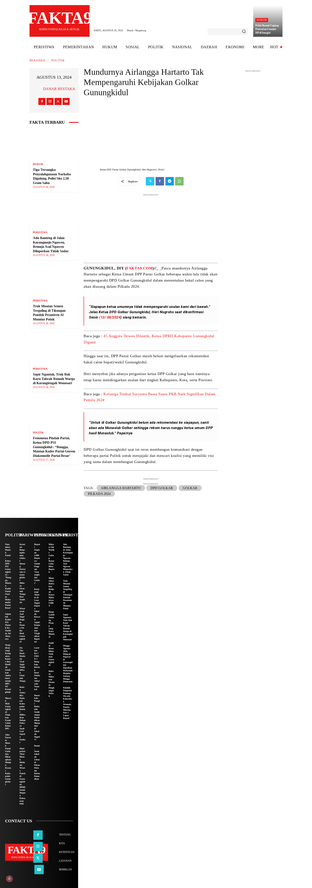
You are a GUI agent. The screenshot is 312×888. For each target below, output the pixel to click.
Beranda (37, 60)
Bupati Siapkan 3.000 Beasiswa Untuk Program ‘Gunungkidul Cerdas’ (37, 563)
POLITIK (58, 60)
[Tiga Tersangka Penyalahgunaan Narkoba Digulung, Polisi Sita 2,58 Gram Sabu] (54, 144)
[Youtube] (66, 101)
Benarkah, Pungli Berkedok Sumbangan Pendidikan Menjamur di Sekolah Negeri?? (37, 717)
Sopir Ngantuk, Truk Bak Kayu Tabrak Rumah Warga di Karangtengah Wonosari (54, 378)
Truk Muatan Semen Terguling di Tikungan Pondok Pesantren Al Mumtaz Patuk (67, 595)
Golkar (190, 488)
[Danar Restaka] (37, 89)
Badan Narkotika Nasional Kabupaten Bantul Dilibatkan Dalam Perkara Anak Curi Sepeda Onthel (22, 715)
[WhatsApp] (179, 181)
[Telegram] (169, 181)
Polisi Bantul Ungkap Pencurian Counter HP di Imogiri (267, 29)
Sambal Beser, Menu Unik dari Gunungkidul (51, 654)
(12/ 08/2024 (109, 317)
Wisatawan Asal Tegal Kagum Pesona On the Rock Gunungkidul (22, 625)
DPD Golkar (161, 488)
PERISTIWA (40, 232)
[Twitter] (58, 101)
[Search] (244, 31)
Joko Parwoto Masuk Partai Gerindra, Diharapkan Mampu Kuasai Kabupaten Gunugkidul (8, 760)
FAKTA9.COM (139, 268)
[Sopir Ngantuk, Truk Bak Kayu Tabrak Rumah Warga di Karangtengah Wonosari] (54, 348)
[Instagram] (49, 101)
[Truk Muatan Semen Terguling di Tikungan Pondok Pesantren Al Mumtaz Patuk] (54, 280)
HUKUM (262, 19)
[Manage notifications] (9, 878)
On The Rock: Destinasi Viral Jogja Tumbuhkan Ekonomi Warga (22, 664)
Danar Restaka (59, 89)
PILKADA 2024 (99, 494)
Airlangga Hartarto (121, 488)
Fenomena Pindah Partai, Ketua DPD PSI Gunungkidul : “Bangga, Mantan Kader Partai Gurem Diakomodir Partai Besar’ (54, 446)
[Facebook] (41, 101)
